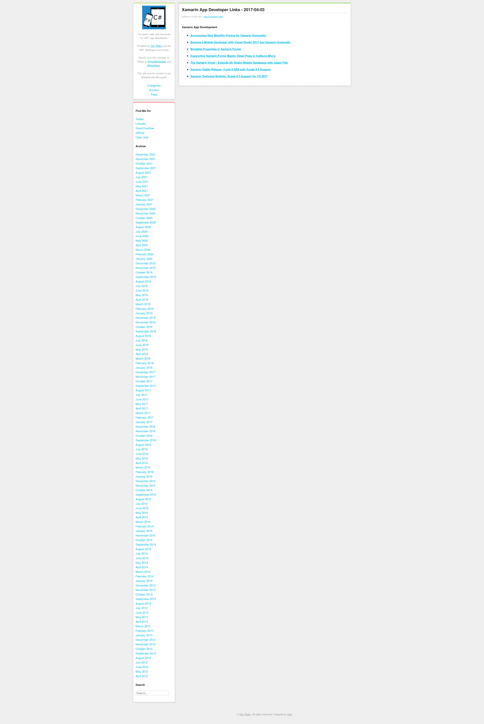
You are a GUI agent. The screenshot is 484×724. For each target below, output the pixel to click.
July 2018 (141, 340)
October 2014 (144, 540)
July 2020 (141, 231)
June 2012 (142, 667)
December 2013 (145, 585)
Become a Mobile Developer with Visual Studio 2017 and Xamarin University (240, 42)
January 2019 (144, 313)
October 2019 (144, 272)
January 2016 (144, 476)
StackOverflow (145, 128)
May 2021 (142, 186)
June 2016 (142, 454)
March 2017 (143, 413)
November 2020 (145, 213)
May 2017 (142, 404)
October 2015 (144, 490)
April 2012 (142, 676)
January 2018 (144, 367)
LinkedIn (141, 123)
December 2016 (145, 426)
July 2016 (141, 449)
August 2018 (143, 336)
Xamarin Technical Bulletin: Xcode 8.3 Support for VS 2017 (229, 76)
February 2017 (145, 417)
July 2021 (141, 177)
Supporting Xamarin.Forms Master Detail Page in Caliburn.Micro (232, 56)
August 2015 (143, 499)
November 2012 (145, 644)
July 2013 (141, 608)
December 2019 (145, 263)
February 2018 (145, 363)
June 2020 (142, 236)
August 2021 (143, 172)
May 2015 (142, 513)
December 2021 (145, 154)
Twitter (140, 119)
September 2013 (146, 599)
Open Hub (142, 137)
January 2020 (144, 259)
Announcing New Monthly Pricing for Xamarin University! (228, 35)
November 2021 (145, 159)
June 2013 (142, 612)
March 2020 (143, 250)
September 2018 (146, 331)
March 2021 (143, 195)
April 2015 (142, 517)
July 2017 (141, 395)
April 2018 (142, 354)
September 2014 (146, 544)
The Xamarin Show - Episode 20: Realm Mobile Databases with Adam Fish (239, 62)
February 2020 (145, 254)
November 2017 (145, 377)
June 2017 (142, 399)
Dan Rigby (156, 46)
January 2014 (144, 581)
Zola (289, 714)
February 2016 (145, 472)
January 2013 (144, 635)
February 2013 (145, 631)
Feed (154, 94)
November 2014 (145, 535)
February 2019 (145, 309)
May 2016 (142, 458)
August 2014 (143, 549)
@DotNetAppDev (157, 61)
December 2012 (145, 640)
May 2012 (142, 671)
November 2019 (145, 268)
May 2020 (142, 240)
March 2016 (143, 467)
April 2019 (142, 299)
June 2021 (142, 182)
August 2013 (143, 603)
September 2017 (146, 386)
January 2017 (144, 422)
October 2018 (144, 327)
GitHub (140, 133)
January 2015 (144, 531)
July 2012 (141, 662)
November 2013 (145, 590)
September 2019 (146, 277)
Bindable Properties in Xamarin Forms (215, 49)
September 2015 (146, 494)
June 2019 (142, 290)
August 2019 (143, 281)
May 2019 (142, 295)
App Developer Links (213, 16)
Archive (154, 90)
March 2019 (143, 304)
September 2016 (146, 440)
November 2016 (145, 431)
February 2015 (145, 526)
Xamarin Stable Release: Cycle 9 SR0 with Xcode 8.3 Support (230, 69)
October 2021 (144, 163)
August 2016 (143, 445)
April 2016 (142, 463)
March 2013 (143, 626)
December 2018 (145, 318)
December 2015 (145, 481)
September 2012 (146, 653)
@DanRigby (153, 65)
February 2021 (145, 200)
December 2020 (145, 209)
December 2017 (145, 372)
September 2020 (146, 222)
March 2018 (143, 358)
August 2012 (143, 658)
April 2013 (142, 621)
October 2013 (144, 594)
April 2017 (142, 408)
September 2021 (146, 168)
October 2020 (144, 218)
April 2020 (142, 245)
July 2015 (141, 504)
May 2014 (142, 562)
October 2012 (144, 649)
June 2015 (142, 508)
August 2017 (143, 390)
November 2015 (145, 485)
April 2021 (142, 191)
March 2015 (143, 522)
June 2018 (142, 345)
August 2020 (143, 227)
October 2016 (144, 435)
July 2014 (141, 553)
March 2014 (143, 572)
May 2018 (142, 349)
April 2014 (142, 567)
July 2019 (141, 286)
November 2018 (145, 322)
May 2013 (142, 617)
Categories (154, 85)
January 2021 (144, 204)
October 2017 (144, 381)
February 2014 (145, 576)
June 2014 (142, 558)
